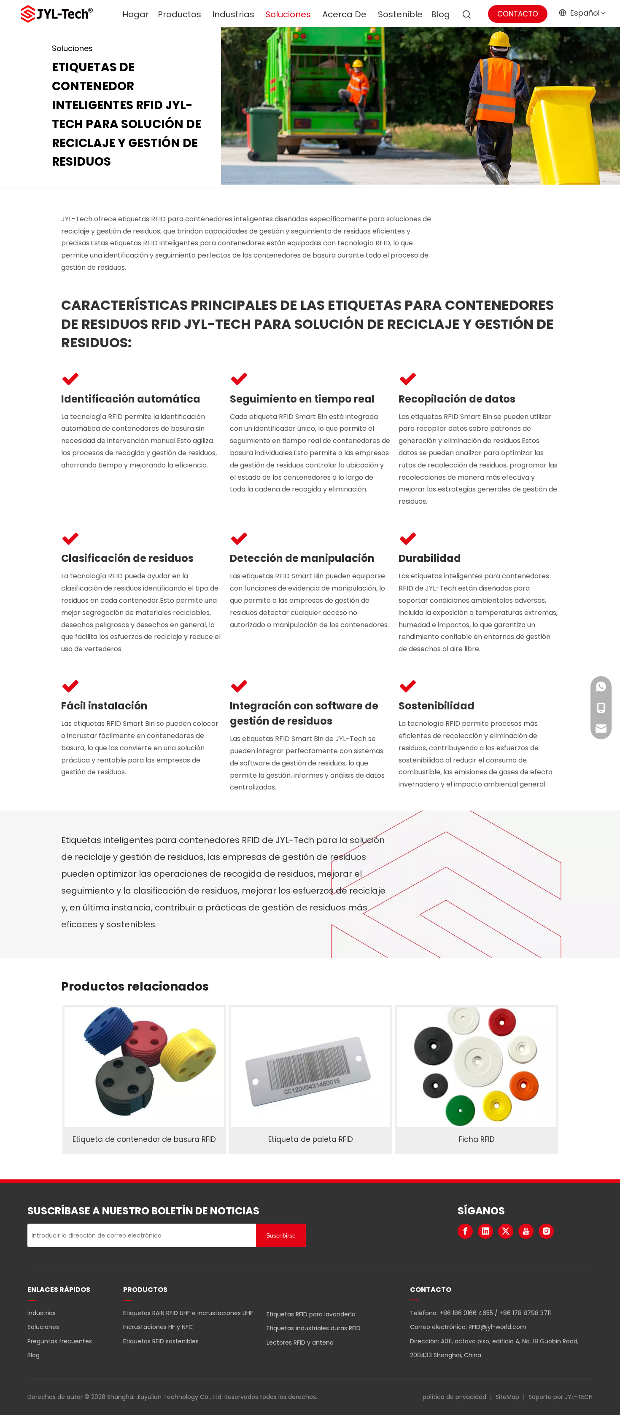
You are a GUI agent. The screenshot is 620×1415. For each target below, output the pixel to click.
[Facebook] (465, 1231)
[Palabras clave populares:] (467, 14)
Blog (33, 1355)
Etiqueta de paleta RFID (310, 1139)
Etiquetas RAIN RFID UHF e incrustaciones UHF (188, 1313)
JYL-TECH (579, 1397)
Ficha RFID (477, 1139)
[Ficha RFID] (476, 1067)
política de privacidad (454, 1397)
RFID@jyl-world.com (497, 1327)
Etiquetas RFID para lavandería (311, 1314)
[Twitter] (505, 1231)
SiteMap (507, 1397)
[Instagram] (546, 1231)
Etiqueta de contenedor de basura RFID (144, 1139)
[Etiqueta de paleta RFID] (310, 1067)
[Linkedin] (485, 1231)
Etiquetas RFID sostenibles (161, 1341)
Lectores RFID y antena (300, 1342)
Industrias (41, 1313)
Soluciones (43, 1327)
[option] (144, 1079)
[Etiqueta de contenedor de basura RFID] (144, 1067)
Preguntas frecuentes (59, 1341)
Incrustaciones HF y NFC (158, 1327)
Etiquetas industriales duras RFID (314, 1328)
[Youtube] (526, 1231)
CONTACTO (517, 14)
